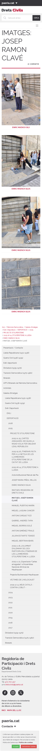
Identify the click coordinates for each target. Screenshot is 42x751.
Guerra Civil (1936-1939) (13, 358)
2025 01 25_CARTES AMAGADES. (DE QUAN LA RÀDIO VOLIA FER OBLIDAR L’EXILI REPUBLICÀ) (24, 442)
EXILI (9, 413)
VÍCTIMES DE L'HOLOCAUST (22, 580)
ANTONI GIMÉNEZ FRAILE (23, 531)
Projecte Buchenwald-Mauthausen (24, 575)
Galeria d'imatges (31, 327)
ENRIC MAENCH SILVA (11, 338)
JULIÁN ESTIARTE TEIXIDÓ (23, 536)
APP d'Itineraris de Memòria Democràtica (20, 383)
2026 (10, 423)
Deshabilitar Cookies (29, 746)
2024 (10, 592)
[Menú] (16, 3)
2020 (10, 613)
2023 (10, 597)
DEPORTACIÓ (22, 330)
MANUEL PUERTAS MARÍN (23, 506)
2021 (10, 608)
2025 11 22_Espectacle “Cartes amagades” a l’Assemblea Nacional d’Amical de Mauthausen (24, 566)
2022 (10, 603)
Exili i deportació (10, 363)
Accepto (15, 746)
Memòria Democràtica (15, 327)
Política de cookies (26, 742)
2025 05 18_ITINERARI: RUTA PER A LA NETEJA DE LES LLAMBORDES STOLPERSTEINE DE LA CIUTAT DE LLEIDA (24, 456)
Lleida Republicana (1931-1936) (16, 353)
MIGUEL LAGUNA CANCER (23, 511)
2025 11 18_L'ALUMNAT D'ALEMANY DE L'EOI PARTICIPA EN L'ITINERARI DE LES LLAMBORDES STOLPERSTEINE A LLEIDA (24, 551)
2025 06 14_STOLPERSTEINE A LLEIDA (17, 335)
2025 (31, 330)
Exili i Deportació (9, 330)
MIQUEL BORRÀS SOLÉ (22, 526)
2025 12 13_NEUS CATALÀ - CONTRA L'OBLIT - (21, 586)
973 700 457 (10, 682)
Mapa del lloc (14, 710)
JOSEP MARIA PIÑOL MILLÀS (24, 480)
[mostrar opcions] (15, 726)
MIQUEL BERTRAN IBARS (22, 541)
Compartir (34, 64)
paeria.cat (8, 2)
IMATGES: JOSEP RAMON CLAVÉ (22, 499)
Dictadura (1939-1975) (12, 368)
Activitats (7, 388)
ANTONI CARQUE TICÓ (22, 516)
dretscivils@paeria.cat (14, 685)
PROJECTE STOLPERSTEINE (13, 333)
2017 (10, 628)
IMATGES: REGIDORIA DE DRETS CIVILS (22, 491)
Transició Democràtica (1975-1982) (17, 373)
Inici (3, 327)
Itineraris (6, 378)
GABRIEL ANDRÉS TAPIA (22, 521)
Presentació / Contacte (13, 348)
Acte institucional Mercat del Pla (25, 475)
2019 (10, 618)
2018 (10, 623)
